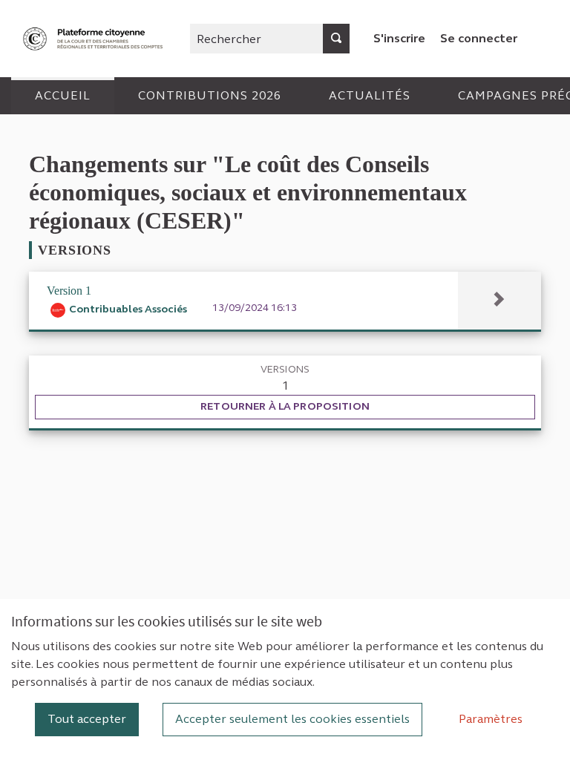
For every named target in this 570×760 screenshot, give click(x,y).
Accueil (63, 95)
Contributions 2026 (209, 95)
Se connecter (478, 38)
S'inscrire (399, 38)
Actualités (369, 95)
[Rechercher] (336, 38)
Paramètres (490, 719)
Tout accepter (87, 719)
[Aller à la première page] (94, 39)
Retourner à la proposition (285, 406)
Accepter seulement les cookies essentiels (292, 719)
